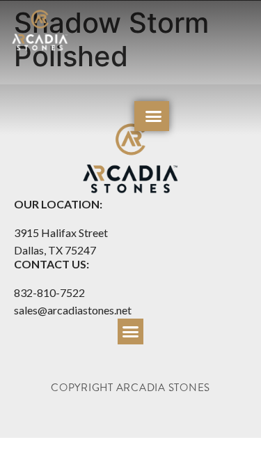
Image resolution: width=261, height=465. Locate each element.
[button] (154, 116)
